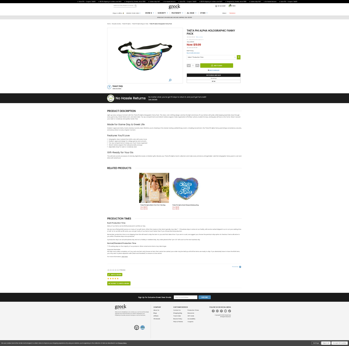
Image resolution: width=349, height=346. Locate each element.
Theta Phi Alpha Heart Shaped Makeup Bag (185, 205)
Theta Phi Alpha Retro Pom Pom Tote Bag (152, 205)
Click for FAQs (117, 88)
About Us (156, 310)
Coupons (190, 322)
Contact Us (176, 310)
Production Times (193, 310)
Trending (232, 13)
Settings (316, 343)
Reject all (326, 343)
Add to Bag (218, 65)
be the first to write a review (119, 283)
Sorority (162, 13)
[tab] (114, 274)
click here (125, 257)
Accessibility (191, 319)
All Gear (190, 13)
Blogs (155, 313)
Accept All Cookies (339, 343)
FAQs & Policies (178, 322)
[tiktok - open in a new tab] (229, 311)
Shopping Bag (177, 313)
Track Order (177, 316)
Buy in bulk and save (193, 53)
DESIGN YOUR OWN (132, 13)
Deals (224, 13)
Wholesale (157, 319)
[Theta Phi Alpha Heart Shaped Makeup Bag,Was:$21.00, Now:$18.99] (186, 188)
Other (202, 13)
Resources (191, 313)
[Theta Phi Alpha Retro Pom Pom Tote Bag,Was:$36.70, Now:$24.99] (154, 188)
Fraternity (176, 13)
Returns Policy (177, 319)
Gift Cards (191, 316)
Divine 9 (148, 13)
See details (152, 99)
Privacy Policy (122, 343)
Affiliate (156, 316)
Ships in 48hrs (117, 13)
